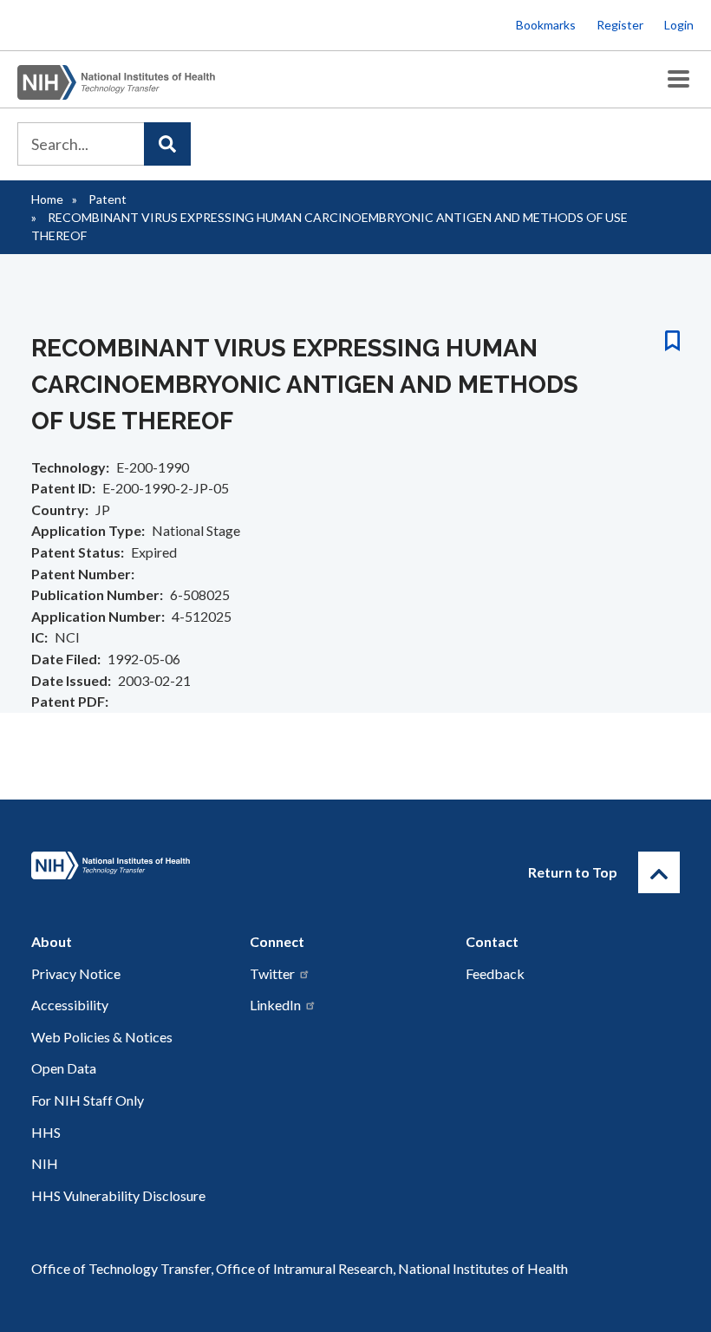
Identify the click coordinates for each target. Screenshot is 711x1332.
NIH (44, 1163)
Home (47, 199)
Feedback (495, 973)
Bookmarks (546, 24)
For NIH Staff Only (87, 1100)
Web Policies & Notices (102, 1036)
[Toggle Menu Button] (678, 79)
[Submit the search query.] (167, 144)
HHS (46, 1132)
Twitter (272, 973)
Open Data (63, 1068)
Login (679, 24)
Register (620, 24)
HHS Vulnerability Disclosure (118, 1195)
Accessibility (69, 1004)
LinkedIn (275, 1004)
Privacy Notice (76, 973)
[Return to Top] (659, 872)
